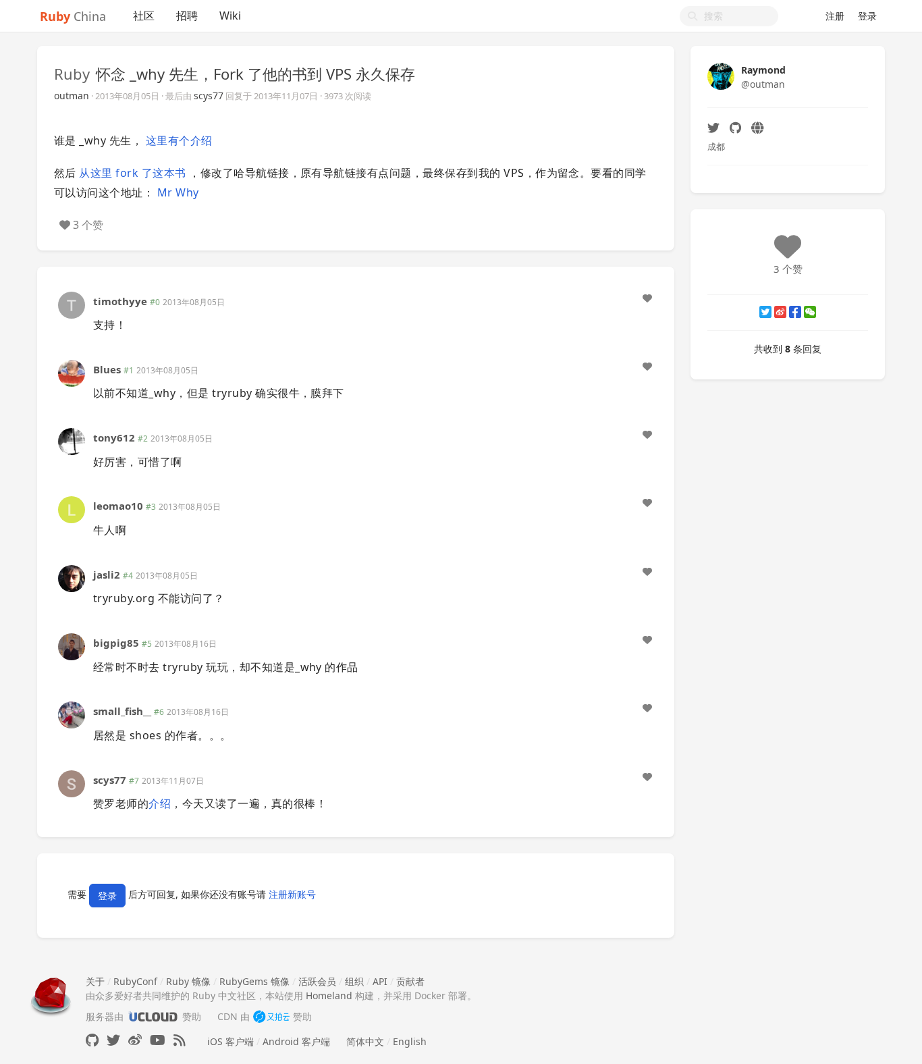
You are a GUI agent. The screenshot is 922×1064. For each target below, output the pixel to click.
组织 (354, 981)
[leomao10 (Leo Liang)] (71, 508)
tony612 (114, 437)
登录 (867, 15)
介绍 (159, 803)
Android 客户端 (296, 1041)
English (410, 1041)
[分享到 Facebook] (795, 312)
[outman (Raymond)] (720, 75)
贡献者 (410, 981)
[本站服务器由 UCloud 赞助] (153, 1016)
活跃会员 (317, 981)
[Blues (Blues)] (71, 372)
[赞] (647, 298)
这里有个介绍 (179, 140)
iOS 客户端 (230, 1041)
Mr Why (178, 192)
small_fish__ (122, 711)
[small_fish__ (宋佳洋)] (71, 714)
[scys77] (71, 782)
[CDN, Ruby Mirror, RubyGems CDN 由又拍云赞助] (271, 1016)
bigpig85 (116, 642)
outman (71, 95)
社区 (144, 15)
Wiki (230, 15)
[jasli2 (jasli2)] (71, 577)
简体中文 (365, 1041)
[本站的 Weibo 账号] (135, 1040)
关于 (95, 981)
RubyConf (135, 981)
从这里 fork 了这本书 (132, 172)
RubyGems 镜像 (254, 981)
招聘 (187, 15)
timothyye (120, 301)
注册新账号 (292, 894)
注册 (834, 15)
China (73, 16)
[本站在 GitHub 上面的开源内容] (92, 1040)
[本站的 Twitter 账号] (113, 1040)
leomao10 (118, 505)
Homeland (329, 995)
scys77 (208, 95)
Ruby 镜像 (188, 981)
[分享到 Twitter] (765, 312)
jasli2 (106, 574)
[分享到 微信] (810, 312)
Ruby (72, 73)
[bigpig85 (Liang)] (71, 645)
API (380, 981)
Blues (107, 369)
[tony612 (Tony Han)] (71, 440)
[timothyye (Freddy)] (71, 303)
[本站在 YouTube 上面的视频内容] (157, 1040)
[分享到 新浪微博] (780, 312)
